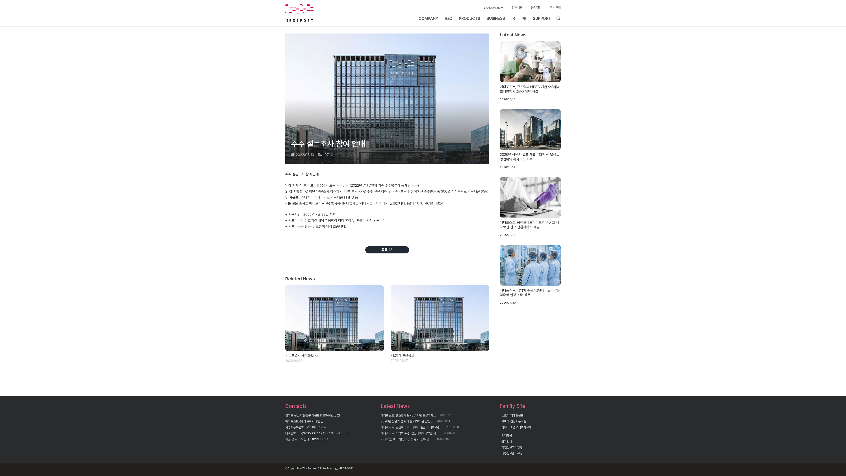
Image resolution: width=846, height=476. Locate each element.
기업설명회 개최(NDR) (301, 355)
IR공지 (328, 155)
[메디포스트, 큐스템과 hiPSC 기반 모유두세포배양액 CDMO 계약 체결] (530, 61)
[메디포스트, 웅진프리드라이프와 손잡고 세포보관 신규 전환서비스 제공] (530, 197)
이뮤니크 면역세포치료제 (516, 427)
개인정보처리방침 (512, 447)
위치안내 (506, 441)
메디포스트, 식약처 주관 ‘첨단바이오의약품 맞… (409, 433)
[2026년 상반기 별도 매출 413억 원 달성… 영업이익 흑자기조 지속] (530, 129)
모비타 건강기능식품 (513, 421)
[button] (493, 8)
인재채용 (506, 435)
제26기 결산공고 (402, 355)
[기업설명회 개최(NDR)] (334, 318)
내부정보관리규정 (512, 453)
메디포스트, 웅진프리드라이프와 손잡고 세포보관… (411, 427)
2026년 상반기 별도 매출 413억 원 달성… (407, 421)
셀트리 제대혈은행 (512, 415)
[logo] (299, 13)
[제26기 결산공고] (440, 318)
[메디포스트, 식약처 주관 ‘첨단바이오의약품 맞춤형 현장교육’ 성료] (530, 265)
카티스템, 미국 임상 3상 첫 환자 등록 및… (406, 439)
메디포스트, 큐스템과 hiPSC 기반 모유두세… (408, 415)
